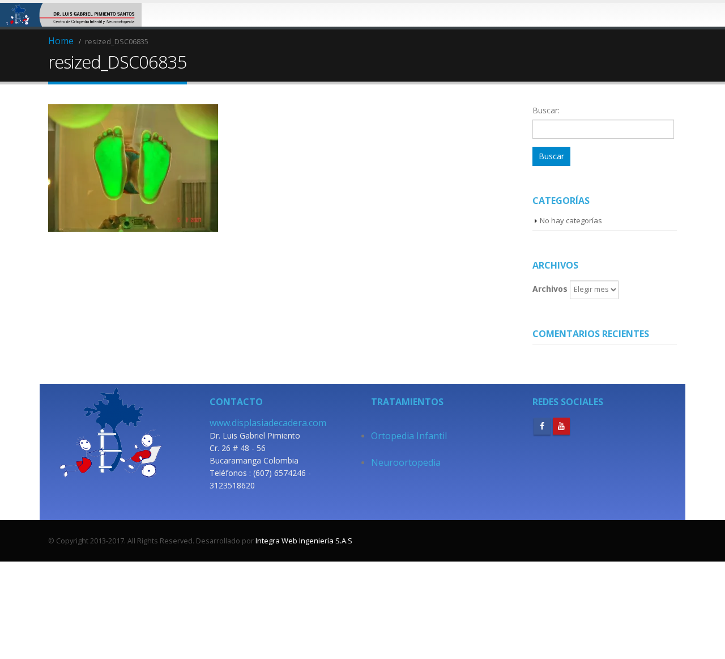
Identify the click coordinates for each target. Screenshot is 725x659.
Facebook (542, 426)
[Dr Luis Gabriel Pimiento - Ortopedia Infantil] (71, 15)
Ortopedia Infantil (409, 436)
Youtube (561, 426)
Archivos (550, 288)
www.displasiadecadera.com (268, 422)
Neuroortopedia (406, 462)
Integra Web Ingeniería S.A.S (303, 540)
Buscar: (546, 110)
